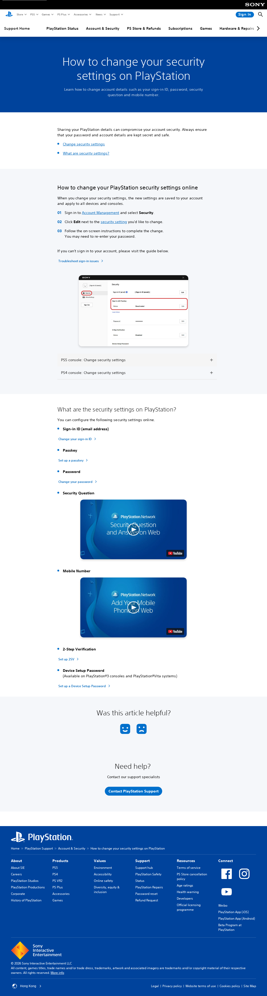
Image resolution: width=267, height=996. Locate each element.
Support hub (144, 867)
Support (114, 14)
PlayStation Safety (148, 874)
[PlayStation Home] (9, 15)
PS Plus (61, 14)
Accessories (81, 14)
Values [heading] (100, 860)
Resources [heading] (186, 860)
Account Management (100, 212)
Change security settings (84, 144)
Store (19, 14)
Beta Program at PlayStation (229, 927)
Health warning (188, 892)
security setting (114, 221)
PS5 (32, 14)
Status (139, 880)
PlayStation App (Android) (236, 918)
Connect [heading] (225, 860)
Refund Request (146, 900)
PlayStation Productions (28, 887)
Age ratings (185, 885)
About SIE (18, 867)
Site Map (250, 986)
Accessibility (103, 874)
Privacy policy (172, 986)
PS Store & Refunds (144, 28)
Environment (103, 867)
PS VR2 (57, 880)
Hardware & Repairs (237, 28)
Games (45, 14)
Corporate (18, 894)
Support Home (17, 28)
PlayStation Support (39, 848)
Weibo (222, 905)
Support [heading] (142, 860)
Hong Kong (28, 986)
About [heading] (16, 860)
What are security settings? (86, 153)
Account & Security (102, 28)
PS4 (55, 874)
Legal (155, 986)
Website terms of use (200, 986)
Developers (185, 898)
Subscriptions (180, 28)
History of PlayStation (26, 900)
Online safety (103, 880)
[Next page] (257, 28)
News (98, 14)
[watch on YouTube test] (175, 553)
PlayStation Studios (25, 880)
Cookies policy (230, 986)
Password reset (146, 894)
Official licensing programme (189, 907)
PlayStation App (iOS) (233, 912)
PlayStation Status (62, 28)
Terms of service (189, 867)
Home (15, 848)
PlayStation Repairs (149, 887)
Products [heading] (60, 860)
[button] (133, 530)
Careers (16, 874)
